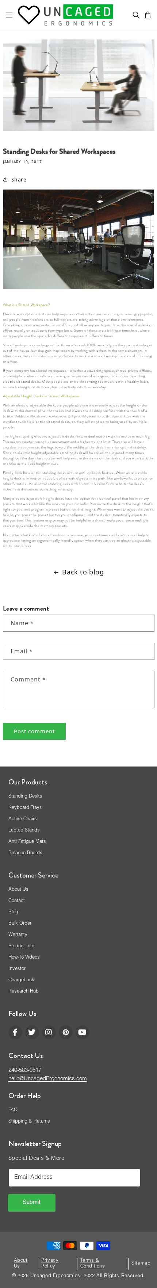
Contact (16, 901)
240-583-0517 (24, 1070)
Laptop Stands (24, 830)
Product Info (21, 946)
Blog (13, 912)
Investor (17, 969)
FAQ (13, 1110)
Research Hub (23, 991)
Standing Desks (25, 796)
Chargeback (21, 980)
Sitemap (140, 1263)
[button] (9, 15)
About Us (18, 889)
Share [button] (19, 179)
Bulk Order (19, 923)
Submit (32, 1203)
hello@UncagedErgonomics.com (47, 1079)
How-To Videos (24, 957)
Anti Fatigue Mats (27, 842)
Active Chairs (22, 819)
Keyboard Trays (25, 808)
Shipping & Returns (29, 1121)
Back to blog (83, 571)
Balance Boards (25, 853)
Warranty (17, 935)
